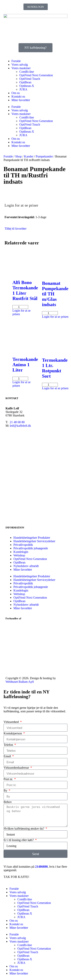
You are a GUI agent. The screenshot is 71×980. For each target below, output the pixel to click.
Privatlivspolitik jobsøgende (30, 548)
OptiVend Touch (29, 78)
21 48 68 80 (17, 422)
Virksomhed (12, 722)
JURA (23, 89)
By (6, 790)
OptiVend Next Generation (36, 75)
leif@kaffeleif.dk (20, 425)
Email (8, 756)
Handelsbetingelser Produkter (31, 537)
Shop (18, 156)
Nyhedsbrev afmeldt (26, 566)
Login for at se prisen (55, 316)
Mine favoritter (20, 100)
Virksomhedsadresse (17, 767)
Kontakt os (18, 96)
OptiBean (25, 82)
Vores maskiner (21, 68)
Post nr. (9, 779)
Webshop (19, 555)
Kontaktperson (13, 733)
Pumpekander (44, 156)
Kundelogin (20, 551)
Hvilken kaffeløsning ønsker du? (24, 828)
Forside (16, 61)
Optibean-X (26, 86)
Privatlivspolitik (23, 544)
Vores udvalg (19, 64)
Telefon (9, 744)
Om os (15, 93)
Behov (8, 802)
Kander (28, 156)
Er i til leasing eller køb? (19, 840)
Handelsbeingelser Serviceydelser (34, 541)
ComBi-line (26, 71)
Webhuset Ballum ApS (20, 681)
